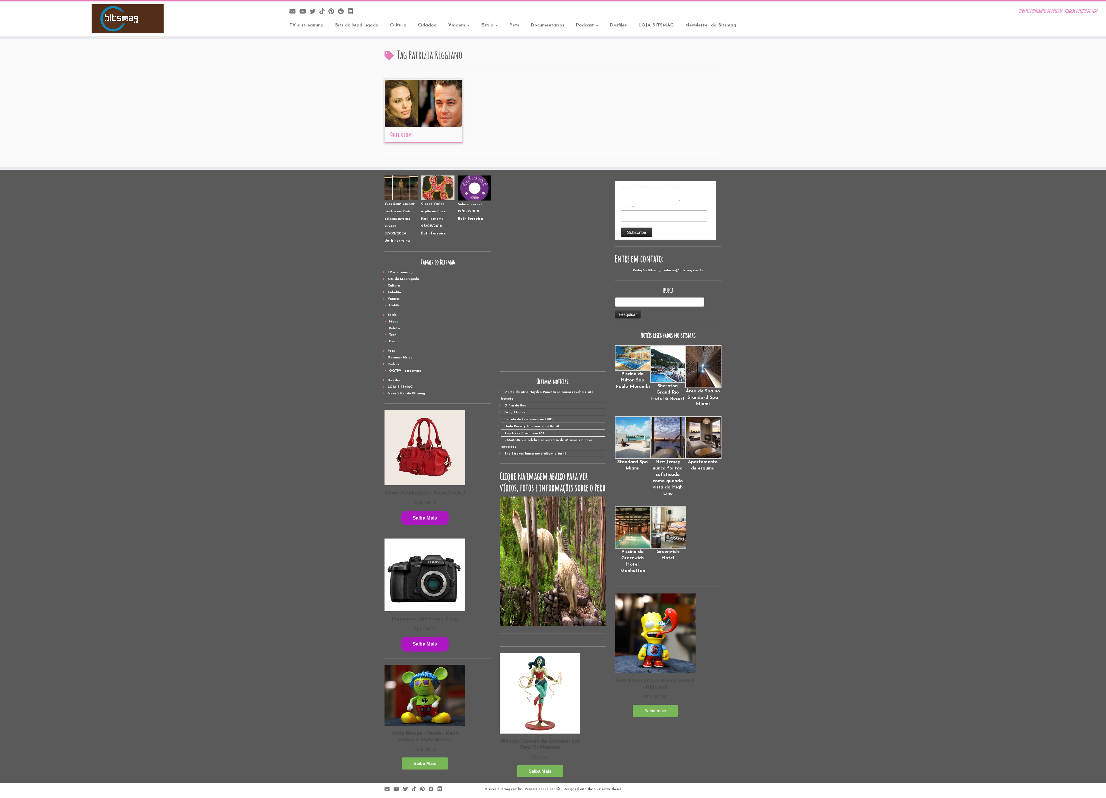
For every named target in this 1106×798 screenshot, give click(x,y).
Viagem (457, 25)
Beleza (394, 328)
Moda (393, 321)
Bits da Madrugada (356, 25)
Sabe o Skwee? (470, 204)
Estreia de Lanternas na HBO (528, 419)
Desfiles (618, 25)
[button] (632, 367)
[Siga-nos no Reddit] (343, 12)
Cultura (398, 25)
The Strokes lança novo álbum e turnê (535, 453)
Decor (394, 341)
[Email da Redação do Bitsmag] (294, 12)
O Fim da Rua (515, 405)
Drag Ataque (514, 412)
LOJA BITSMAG (656, 25)
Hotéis (394, 305)
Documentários (547, 25)
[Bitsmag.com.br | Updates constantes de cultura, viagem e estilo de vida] (127, 18)
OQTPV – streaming (405, 371)
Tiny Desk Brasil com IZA (524, 433)
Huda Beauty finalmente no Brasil (531, 426)
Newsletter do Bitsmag (710, 25)
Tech (393, 335)
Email (627, 206)
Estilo (488, 25)
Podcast (585, 25)
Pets (514, 25)
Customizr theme (608, 789)
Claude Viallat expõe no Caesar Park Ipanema (435, 211)
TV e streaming (306, 25)
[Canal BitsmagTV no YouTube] (304, 12)
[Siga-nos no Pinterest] (333, 12)
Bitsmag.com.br (509, 789)
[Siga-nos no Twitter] (314, 12)
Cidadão (427, 25)
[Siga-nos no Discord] (352, 12)
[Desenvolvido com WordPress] (558, 788)
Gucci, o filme (401, 134)
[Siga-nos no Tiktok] (323, 12)
